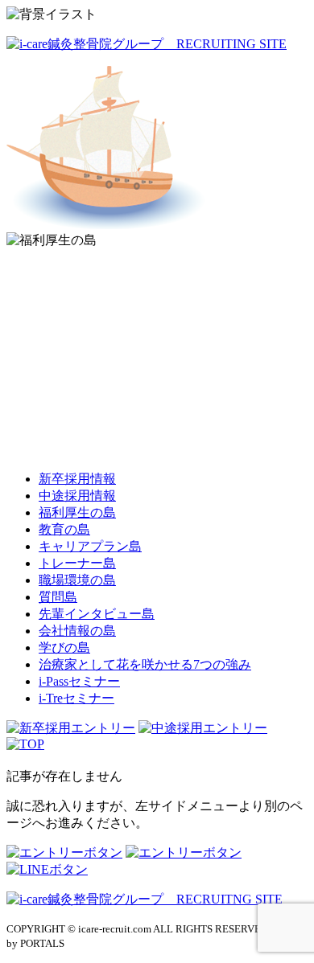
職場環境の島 (77, 580)
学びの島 (64, 647)
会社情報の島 (77, 630)
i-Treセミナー (76, 698)
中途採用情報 (77, 495)
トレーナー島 (77, 563)
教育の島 (64, 529)
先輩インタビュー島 (97, 614)
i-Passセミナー (79, 681)
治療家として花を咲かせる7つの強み (145, 664)
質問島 (58, 597)
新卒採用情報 (77, 479)
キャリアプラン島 (90, 546)
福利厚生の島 (77, 512)
